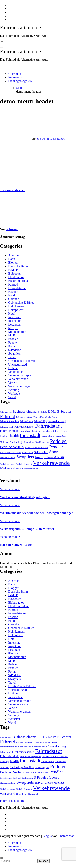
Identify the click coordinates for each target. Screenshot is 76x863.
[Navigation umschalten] (1, 47)
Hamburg (4, 436)
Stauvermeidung (7, 457)
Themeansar (66, 836)
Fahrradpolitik (6, 427)
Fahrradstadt (48, 426)
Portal (12, 346)
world (11, 468)
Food (11, 295)
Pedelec (13, 339)
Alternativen (6, 412)
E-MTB (13, 270)
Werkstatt (14, 393)
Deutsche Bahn (18, 266)
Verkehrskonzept (24, 464)
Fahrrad (13, 284)
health (14, 436)
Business (19, 411)
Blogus (47, 836)
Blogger (13, 262)
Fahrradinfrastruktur (9, 421)
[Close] (1, 858)
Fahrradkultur (26, 421)
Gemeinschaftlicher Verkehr (55, 431)
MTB (11, 335)
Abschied (14, 255)
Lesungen (14, 324)
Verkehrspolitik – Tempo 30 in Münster (27, 529)
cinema (31, 411)
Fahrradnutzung (57, 421)
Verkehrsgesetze (7, 464)
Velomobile (15, 371)
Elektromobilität (18, 280)
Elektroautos (16, 277)
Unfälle (13, 368)
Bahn (11, 259)
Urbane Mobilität (54, 457)
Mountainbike (17, 331)
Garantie (13, 299)
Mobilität (4, 442)
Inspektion (14, 320)
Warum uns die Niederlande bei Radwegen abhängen (36, 513)
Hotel (11, 313)
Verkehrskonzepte (19, 375)
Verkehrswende (18, 379)
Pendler (13, 342)
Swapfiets (14, 353)
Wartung (13, 390)
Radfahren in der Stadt (10, 452)
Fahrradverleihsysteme (30, 431)
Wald (3, 468)
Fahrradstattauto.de (20, 28)
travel (39, 457)
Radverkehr (27, 452)
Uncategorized (17, 364)
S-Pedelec (14, 350)
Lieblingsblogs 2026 (21, 81)
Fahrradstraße (17, 288)
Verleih (12, 382)
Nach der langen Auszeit (16, 544)
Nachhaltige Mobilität (22, 442)
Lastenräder (60, 436)
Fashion (13, 291)
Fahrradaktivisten (24, 417)
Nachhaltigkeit (42, 442)
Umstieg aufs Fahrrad (22, 360)
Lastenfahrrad (47, 436)
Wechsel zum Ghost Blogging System (25, 497)
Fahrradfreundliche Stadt (45, 417)
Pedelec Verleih (12, 447)
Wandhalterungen (19, 386)
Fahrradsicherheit (24, 426)
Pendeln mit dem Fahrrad (36, 447)
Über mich (15, 73)
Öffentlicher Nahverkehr (27, 469)
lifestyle (13, 328)
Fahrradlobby (40, 421)
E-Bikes (42, 411)
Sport (54, 451)
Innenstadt (14, 317)
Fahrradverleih (9, 430)
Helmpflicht (15, 310)
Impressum (15, 77)
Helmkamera (16, 306)
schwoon (43, 138)
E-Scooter (14, 273)
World (12, 397)
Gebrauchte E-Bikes (21, 302)
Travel (12, 357)
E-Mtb (52, 411)
